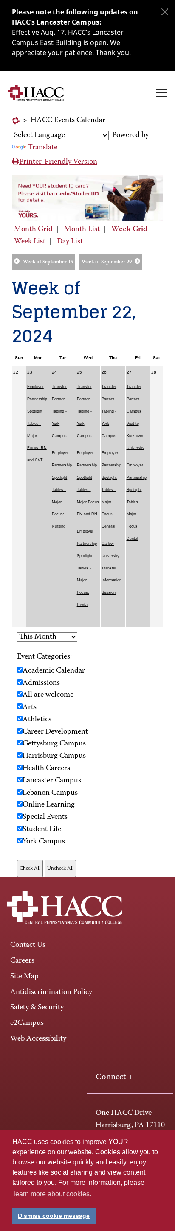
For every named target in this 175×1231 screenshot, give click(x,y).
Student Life (42, 829)
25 (79, 372)
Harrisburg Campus (54, 756)
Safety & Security (37, 1007)
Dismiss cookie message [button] (54, 1215)
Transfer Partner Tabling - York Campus (59, 411)
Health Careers (46, 768)
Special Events (45, 817)
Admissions (41, 683)
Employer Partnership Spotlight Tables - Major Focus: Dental (87, 568)
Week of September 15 (48, 262)
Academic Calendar (54, 671)
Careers (22, 961)
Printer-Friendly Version (58, 162)
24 (54, 372)
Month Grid (33, 229)
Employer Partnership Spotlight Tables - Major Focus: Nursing (62, 489)
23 (29, 372)
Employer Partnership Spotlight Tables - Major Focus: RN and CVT (37, 423)
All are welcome (48, 695)
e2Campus (27, 1023)
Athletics (37, 719)
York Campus (44, 842)
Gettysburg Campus (54, 744)
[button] (161, 93)
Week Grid (129, 229)
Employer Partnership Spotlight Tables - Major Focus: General (111, 489)
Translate (42, 147)
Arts (30, 707)
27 (129, 372)
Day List (70, 242)
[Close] (165, 12)
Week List (29, 242)
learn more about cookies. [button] (52, 1194)
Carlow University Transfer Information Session (111, 568)
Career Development (55, 732)
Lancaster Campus (52, 780)
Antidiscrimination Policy (51, 992)
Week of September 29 (107, 262)
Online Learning (49, 805)
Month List (82, 229)
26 (104, 372)
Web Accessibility (38, 1039)
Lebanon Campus (50, 793)
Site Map (24, 976)
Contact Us (27, 945)
